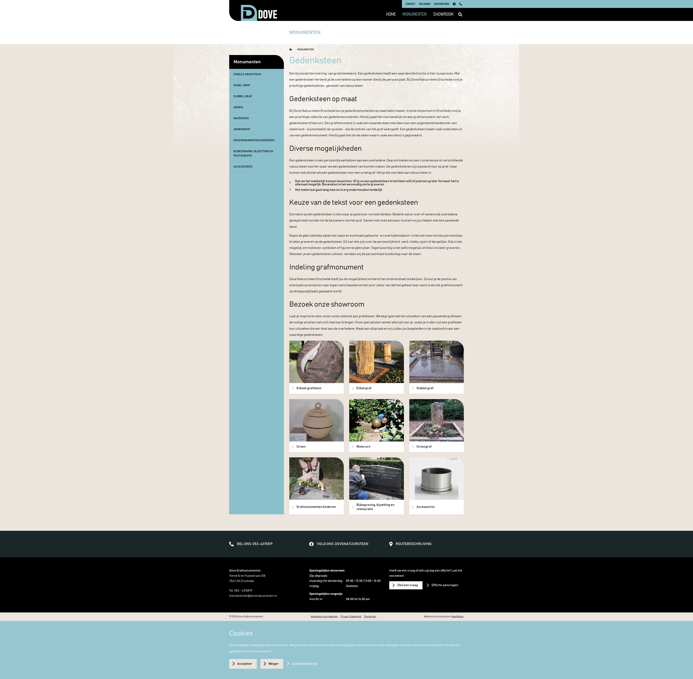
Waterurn (241, 118)
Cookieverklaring (304, 663)
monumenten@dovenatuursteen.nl (253, 595)
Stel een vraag (407, 585)
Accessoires (243, 166)
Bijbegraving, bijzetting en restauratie (253, 153)
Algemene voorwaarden (324, 616)
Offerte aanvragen (445, 585)
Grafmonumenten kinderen (254, 140)
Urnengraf (242, 129)
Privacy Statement (351, 616)
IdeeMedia (457, 616)
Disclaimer (370, 616)
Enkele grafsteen (247, 74)
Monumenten (305, 49)
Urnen (238, 107)
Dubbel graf (243, 96)
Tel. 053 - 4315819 (240, 590)
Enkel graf (242, 85)
